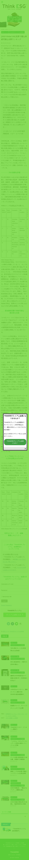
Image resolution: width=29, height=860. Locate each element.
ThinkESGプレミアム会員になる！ (15, 442)
